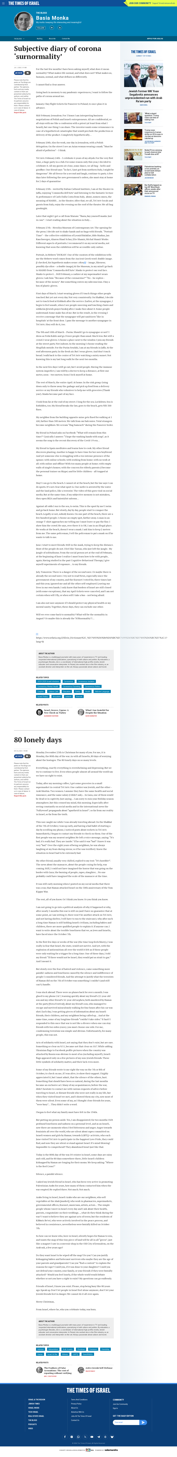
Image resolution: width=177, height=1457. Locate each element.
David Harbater (91, 716)
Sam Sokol (143, 105)
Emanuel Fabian (150, 196)
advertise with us (77, 1412)
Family (77, 691)
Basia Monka (52, 18)
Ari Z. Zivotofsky (50, 1376)
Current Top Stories (143, 56)
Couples (40, 691)
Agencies (157, 141)
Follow (40, 28)
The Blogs (41, 12)
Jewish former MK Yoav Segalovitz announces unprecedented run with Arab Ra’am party (143, 96)
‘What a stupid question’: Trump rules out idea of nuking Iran (152, 116)
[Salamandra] (111, 1450)
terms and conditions (79, 1400)
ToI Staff (148, 122)
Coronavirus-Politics (92, 686)
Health (87, 691)
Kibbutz (65, 1354)
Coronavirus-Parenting (71, 686)
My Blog (39, 39)
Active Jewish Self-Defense (99, 1367)
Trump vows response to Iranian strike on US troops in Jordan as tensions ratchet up (154, 134)
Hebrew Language (102, 691)
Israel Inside (33, 1408)
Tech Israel (33, 1412)
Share (19, 73)
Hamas (40, 1354)
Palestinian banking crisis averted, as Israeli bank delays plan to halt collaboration (153, 171)
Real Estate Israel (36, 1416)
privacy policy (76, 1404)
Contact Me (66, 39)
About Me (52, 39)
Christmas (81, 1349)
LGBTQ (75, 1354)
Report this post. (20, 112)
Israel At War (52, 1354)
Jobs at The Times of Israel (81, 1416)
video (30, 1428)
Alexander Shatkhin (51, 716)
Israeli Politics (42, 696)
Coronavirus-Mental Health (47, 686)
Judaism (68, 696)
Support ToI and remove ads (163, 3)
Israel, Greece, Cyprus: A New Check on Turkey (56, 711)
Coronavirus (68, 681)
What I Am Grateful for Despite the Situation (97, 711)
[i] (37, 633)
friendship (105, 1349)
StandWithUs (88, 1354)
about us (74, 1408)
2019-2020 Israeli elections (48, 681)
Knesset (79, 696)
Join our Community (140, 3)
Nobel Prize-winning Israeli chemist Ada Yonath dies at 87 (153, 152)
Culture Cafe (53, 691)
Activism (40, 1349)
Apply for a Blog (155, 39)
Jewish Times (34, 1404)
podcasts (32, 1424)
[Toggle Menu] (3, 3)
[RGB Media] (90, 1450)
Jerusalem (57, 696)
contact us (75, 1420)
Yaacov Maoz (90, 1371)
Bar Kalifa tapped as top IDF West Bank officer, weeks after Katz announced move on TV (153, 189)
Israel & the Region (36, 1400)
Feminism (93, 1349)
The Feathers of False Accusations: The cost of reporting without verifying (58, 1370)
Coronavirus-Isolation (86, 681)
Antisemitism (53, 1349)
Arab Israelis (68, 1349)
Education (66, 691)
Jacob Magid (149, 141)
